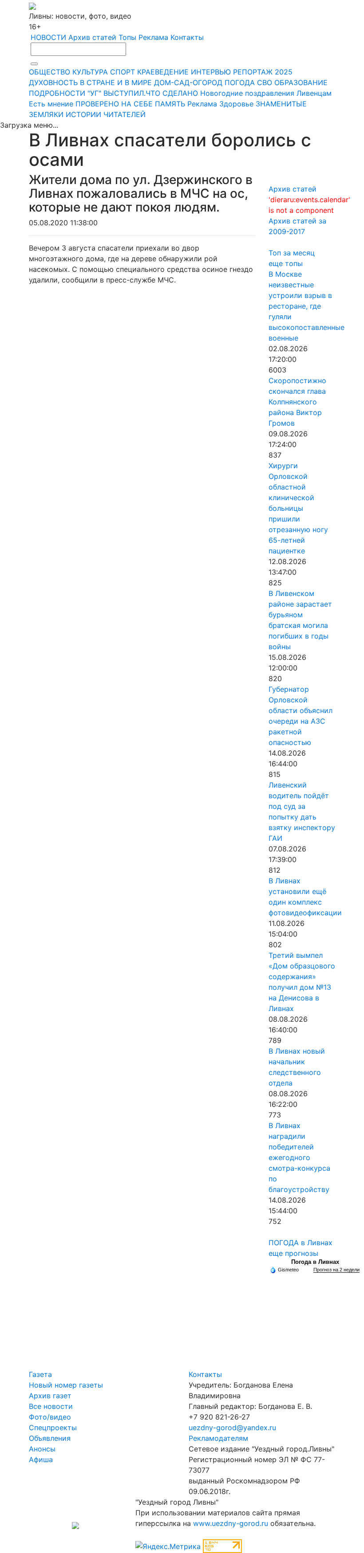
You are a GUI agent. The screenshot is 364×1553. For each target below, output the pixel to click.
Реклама (153, 37)
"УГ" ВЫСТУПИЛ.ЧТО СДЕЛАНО (142, 93)
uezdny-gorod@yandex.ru (232, 1427)
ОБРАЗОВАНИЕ (301, 82)
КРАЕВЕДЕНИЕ (163, 71)
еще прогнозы (293, 1253)
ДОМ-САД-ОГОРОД (188, 82)
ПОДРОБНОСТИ (57, 93)
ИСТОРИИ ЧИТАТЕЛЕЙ (106, 114)
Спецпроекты (53, 1427)
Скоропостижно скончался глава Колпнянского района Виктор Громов (297, 401)
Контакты (187, 37)
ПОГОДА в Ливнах (300, 1242)
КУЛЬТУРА (90, 71)
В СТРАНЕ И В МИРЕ (116, 82)
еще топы (286, 263)
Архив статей (92, 37)
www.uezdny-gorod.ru (230, 1523)
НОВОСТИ (48, 37)
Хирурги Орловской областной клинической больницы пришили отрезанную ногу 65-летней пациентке (298, 508)
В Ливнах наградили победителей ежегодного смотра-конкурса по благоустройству (299, 1157)
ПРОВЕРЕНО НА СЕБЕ (114, 103)
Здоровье (236, 103)
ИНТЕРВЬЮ (211, 71)
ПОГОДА (240, 82)
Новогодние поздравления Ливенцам (266, 93)
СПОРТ (122, 71)
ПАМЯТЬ (170, 103)
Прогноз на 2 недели (336, 1269)
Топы (127, 37)
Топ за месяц (292, 252)
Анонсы (42, 1448)
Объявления (50, 1438)
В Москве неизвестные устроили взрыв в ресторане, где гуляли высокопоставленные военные (306, 306)
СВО (264, 82)
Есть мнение (51, 103)
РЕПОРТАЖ (253, 71)
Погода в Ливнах (315, 1262)
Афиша (41, 1459)
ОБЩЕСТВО (49, 71)
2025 (284, 71)
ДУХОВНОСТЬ (53, 82)
